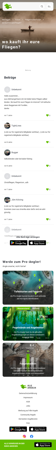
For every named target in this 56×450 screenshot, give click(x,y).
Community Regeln (28, 415)
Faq (28, 423)
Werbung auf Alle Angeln (28, 411)
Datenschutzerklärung (28, 393)
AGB (28, 402)
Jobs (28, 406)
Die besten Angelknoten (28, 419)
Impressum (28, 397)
